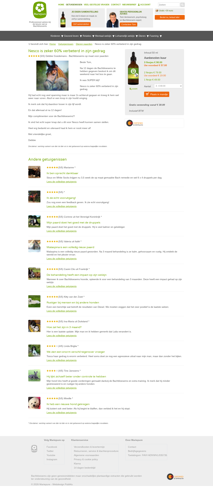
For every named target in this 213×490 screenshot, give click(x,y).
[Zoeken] (182, 4)
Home (61, 4)
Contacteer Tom (128, 24)
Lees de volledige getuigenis (62, 181)
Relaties (87, 35)
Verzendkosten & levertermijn (89, 447)
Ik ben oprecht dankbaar (62, 173)
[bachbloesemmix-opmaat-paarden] (133, 70)
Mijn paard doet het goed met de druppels (73, 222)
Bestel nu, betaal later (170, 17)
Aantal (147, 86)
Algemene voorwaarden (86, 455)
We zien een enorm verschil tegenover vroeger (76, 352)
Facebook (52, 447)
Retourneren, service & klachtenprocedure (96, 451)
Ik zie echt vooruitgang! (61, 198)
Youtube (51, 455)
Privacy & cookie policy (86, 459)
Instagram (52, 459)
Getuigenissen (74, 4)
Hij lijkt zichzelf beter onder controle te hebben (76, 376)
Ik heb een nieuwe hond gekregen (68, 404)
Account (145, 4)
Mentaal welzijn (103, 35)
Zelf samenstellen (81, 24)
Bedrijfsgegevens (137, 451)
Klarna (77, 463)
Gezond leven (71, 35)
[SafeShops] (175, 476)
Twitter (50, 451)
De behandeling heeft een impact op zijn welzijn (76, 275)
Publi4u (69, 484)
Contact (116, 4)
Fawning (154, 35)
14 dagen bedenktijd (84, 467)
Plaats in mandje (159, 94)
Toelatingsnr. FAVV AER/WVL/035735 (147, 455)
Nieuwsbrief (129, 4)
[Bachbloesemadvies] (34, 449)
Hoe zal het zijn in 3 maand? (64, 327)
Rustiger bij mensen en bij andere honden (73, 302)
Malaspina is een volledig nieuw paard (70, 247)
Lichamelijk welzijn (125, 35)
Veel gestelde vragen (96, 4)
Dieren (142, 35)
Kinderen (56, 35)
